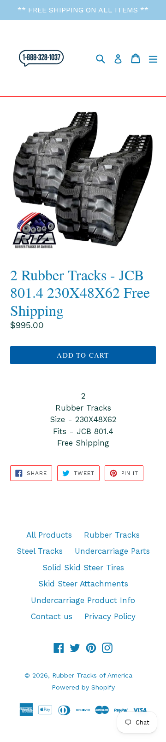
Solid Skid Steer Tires (83, 567)
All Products (49, 534)
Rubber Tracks (112, 534)
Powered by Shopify (83, 687)
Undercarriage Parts (112, 551)
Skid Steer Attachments (83, 583)
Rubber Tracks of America (92, 675)
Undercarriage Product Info (83, 600)
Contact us (51, 616)
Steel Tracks (40, 551)
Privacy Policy (110, 616)
